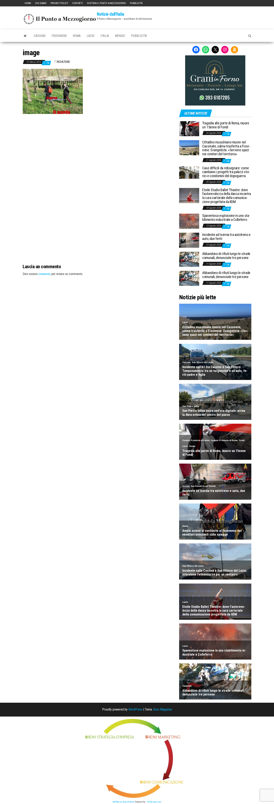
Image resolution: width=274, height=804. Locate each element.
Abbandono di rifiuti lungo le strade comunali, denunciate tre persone (226, 256)
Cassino (40, 36)
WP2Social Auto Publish (123, 802)
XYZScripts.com (154, 802)
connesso (45, 274)
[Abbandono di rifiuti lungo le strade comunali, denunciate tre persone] (189, 259)
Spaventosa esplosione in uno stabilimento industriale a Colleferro (226, 217)
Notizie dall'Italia (110, 14)
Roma (77, 36)
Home (28, 3)
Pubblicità (136, 3)
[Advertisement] (98, 141)
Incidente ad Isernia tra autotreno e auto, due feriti (226, 236)
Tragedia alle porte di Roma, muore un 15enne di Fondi (225, 125)
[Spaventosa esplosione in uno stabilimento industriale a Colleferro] (189, 221)
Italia (104, 36)
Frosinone (59, 36)
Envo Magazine (162, 709)
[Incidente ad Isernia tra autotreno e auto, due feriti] (189, 240)
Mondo (120, 36)
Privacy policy (59, 3)
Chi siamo (41, 3)
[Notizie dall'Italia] (25, 36)
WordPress (135, 709)
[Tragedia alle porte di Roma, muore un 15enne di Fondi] (189, 128)
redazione (63, 61)
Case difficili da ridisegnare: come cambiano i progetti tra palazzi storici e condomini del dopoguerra (226, 172)
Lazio (90, 36)
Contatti (77, 3)
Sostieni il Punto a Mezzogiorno (106, 3)
